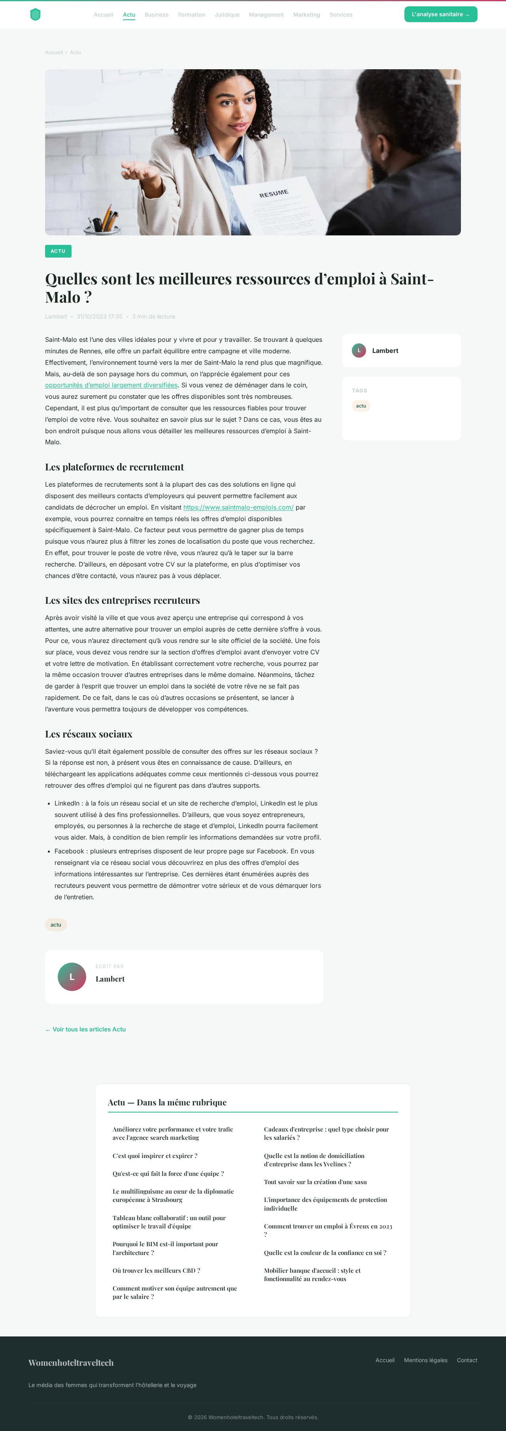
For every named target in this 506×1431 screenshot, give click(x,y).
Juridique (227, 14)
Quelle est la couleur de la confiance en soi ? (325, 1253)
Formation (191, 14)
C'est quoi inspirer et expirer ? (155, 1156)
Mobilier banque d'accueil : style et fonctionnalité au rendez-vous (312, 1274)
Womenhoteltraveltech (71, 1362)
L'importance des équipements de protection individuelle (325, 1204)
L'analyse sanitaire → (441, 14)
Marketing (306, 14)
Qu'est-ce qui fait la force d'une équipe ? (168, 1173)
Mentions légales (425, 1360)
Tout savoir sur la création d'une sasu (315, 1182)
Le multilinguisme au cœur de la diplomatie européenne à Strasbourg (173, 1195)
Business (157, 14)
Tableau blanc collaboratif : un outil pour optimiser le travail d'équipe (169, 1222)
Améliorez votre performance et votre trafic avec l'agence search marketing (173, 1133)
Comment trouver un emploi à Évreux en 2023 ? (328, 1230)
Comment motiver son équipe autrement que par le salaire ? (175, 1292)
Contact (467, 1360)
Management (266, 14)
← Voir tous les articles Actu (85, 1029)
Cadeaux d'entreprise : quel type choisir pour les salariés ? (326, 1133)
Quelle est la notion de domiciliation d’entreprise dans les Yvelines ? (314, 1160)
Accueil (103, 14)
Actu (129, 14)
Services (341, 14)
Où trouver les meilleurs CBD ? (156, 1270)
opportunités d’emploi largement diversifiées (111, 385)
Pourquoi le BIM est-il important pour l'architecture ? (165, 1248)
